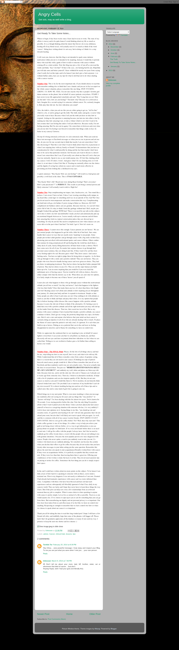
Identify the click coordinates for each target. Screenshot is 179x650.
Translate (124, 35)
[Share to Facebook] (76, 531)
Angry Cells (49, 14)
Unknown (47, 561)
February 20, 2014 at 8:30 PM (64, 545)
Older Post (94, 614)
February (114, 56)
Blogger (114, 629)
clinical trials (60, 534)
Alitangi (97, 629)
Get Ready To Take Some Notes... (123, 62)
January (114, 66)
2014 (111, 44)
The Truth (114, 59)
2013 (111, 70)
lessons (69, 534)
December (115, 47)
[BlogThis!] (71, 531)
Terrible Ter (47, 545)
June (113, 53)
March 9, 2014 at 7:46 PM (62, 561)
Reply (45, 553)
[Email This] (69, 531)
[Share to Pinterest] (78, 531)
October (114, 50)
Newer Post (43, 614)
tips (74, 534)
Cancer (52, 534)
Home (69, 614)
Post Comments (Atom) (57, 619)
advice (45, 534)
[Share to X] (73, 531)
